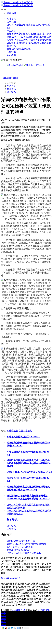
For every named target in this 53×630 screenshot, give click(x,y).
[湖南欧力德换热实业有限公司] (26, 4)
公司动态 (11, 92)
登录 (9, 13)
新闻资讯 (11, 89)
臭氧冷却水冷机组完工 (18, 550)
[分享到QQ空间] (2, 628)
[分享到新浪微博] (5, 628)
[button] (6, 78)
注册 (14, 13)
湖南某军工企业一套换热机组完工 (24, 553)
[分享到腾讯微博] (8, 628)
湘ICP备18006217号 (10, 578)
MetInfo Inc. (44, 610)
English (20, 65)
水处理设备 (12, 430)
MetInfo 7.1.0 (18, 610)
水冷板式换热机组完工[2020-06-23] (24, 436)
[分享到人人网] (12, 628)
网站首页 (11, 18)
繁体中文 (40, 65)
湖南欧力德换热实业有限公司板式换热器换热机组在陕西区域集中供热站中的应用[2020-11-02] (29, 463)
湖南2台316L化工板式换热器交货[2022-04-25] (29, 472)
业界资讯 (11, 529)
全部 (9, 33)
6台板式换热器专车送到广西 (21, 541)
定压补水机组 (25, 430)
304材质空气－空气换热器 (20, 547)
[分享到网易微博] (15, 628)
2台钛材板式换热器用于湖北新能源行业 (26, 544)
